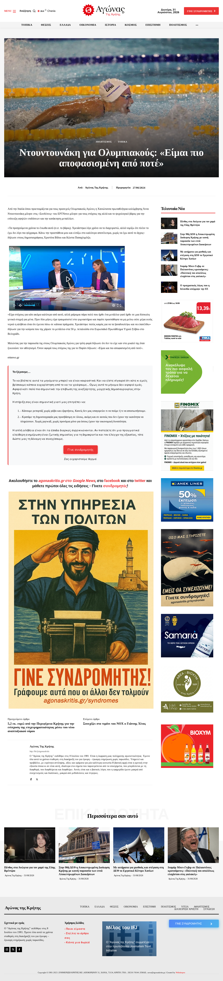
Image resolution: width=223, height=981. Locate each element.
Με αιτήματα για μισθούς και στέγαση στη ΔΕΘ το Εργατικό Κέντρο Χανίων (196, 255)
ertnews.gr (13, 357)
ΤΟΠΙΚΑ (122, 142)
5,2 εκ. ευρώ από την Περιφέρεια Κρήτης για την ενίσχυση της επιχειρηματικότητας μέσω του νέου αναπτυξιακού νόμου (41, 727)
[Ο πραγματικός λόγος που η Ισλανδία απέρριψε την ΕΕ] (169, 287)
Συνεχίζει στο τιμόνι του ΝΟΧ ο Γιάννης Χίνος (114, 723)
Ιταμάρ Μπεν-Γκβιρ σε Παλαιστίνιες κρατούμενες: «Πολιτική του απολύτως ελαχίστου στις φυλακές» (191, 870)
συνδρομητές (115, 486)
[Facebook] (31, 778)
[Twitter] (37, 778)
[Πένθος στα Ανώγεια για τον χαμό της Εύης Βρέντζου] (169, 223)
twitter (139, 481)
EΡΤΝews (63, 213)
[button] (28, 11)
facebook (112, 481)
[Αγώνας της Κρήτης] (16, 762)
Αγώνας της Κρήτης (96, 187)
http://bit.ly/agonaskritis (39, 751)
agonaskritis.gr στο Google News (66, 481)
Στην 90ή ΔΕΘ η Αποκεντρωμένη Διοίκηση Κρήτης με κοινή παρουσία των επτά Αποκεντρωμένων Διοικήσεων (84, 870)
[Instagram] (6, 949)
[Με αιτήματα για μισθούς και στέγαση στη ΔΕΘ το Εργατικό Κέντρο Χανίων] (169, 255)
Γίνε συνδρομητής (81, 450)
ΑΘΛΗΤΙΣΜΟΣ (104, 142)
